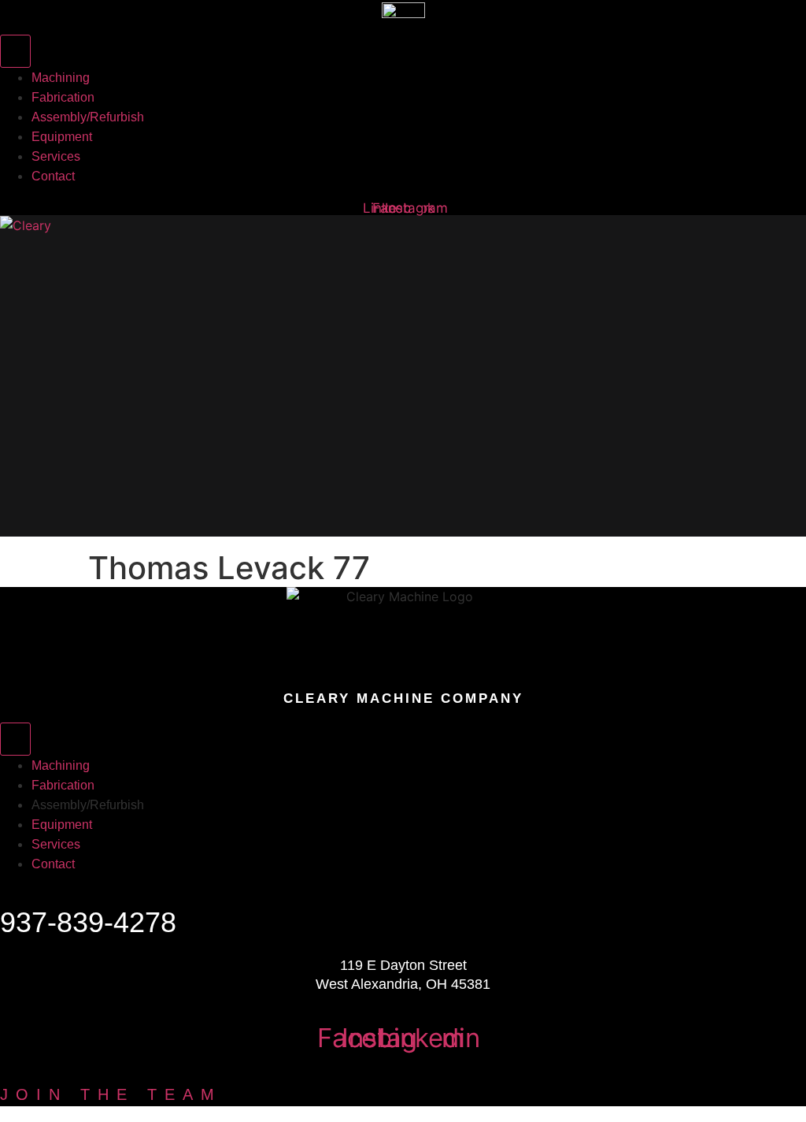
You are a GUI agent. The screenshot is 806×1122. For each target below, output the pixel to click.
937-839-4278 (88, 922)
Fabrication (69, 338)
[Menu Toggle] (15, 51)
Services (52, 476)
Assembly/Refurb (110, 384)
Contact (47, 521)
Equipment (65, 429)
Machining (63, 291)
